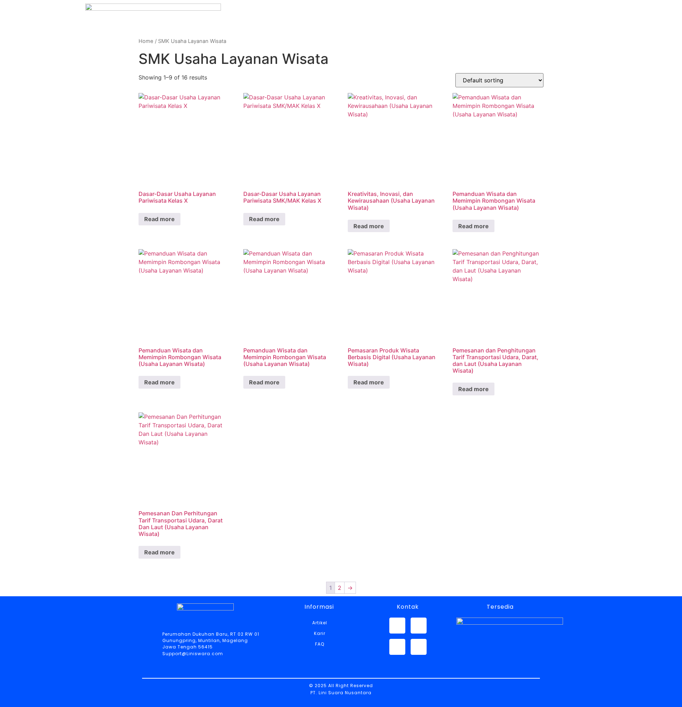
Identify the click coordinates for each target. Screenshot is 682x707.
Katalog (389, 34)
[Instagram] (419, 626)
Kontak (497, 34)
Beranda (274, 34)
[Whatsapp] (397, 626)
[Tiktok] (419, 647)
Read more (159, 219)
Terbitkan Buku (554, 34)
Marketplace (444, 34)
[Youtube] (397, 647)
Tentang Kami (332, 34)
